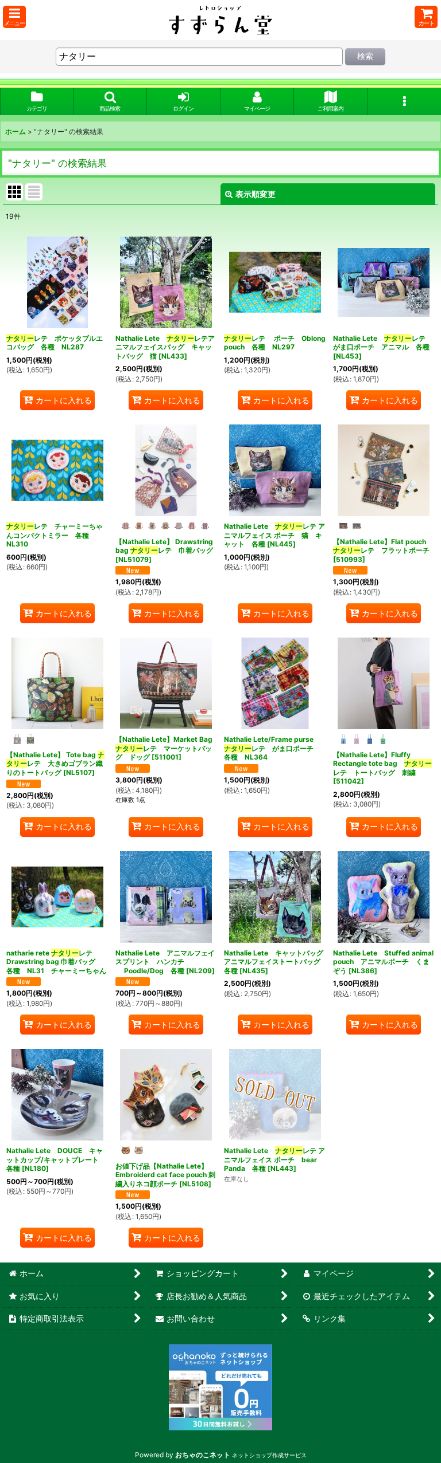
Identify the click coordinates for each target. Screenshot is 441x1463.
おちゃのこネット (202, 1454)
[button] (14, 17)
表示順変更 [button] (255, 194)
